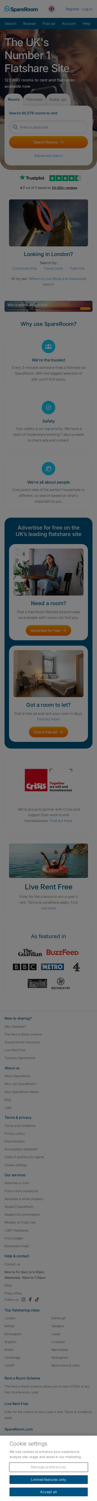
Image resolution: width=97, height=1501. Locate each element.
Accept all (48, 1492)
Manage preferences (48, 1467)
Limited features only (48, 1479)
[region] (48, 1468)
